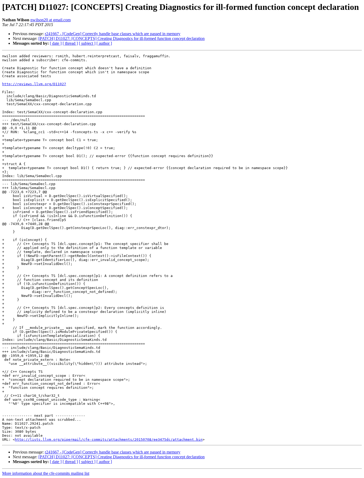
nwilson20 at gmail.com (50, 20)
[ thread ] (70, 43)
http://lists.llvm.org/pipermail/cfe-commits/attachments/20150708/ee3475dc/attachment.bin (109, 440)
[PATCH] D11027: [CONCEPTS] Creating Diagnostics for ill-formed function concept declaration (121, 38)
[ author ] (104, 43)
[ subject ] (87, 43)
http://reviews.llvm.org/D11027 (34, 84)
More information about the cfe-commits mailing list (45, 473)
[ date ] (56, 43)
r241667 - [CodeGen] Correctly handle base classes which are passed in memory (112, 33)
